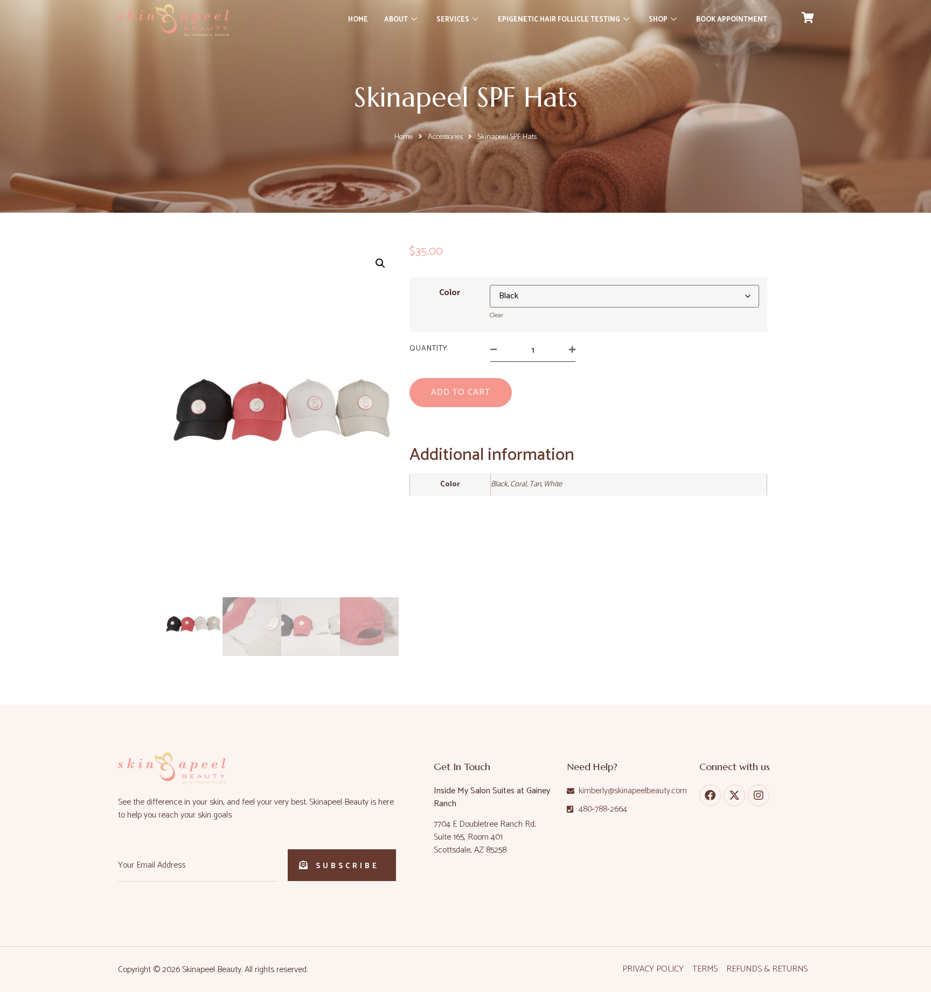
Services (452, 19)
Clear (496, 315)
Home (358, 19)
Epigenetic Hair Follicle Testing (559, 19)
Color (449, 293)
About (396, 19)
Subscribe (347, 866)
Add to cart (460, 392)
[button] (380, 263)
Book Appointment (731, 19)
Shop (658, 19)
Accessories (445, 136)
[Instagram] (758, 795)
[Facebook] (710, 795)
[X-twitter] (734, 795)
